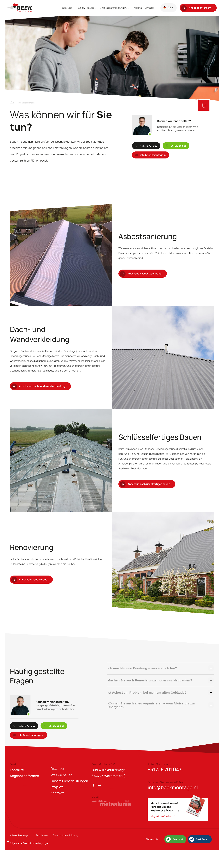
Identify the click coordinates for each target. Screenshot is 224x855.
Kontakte (149, 7)
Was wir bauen (86, 7)
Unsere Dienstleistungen (113, 7)
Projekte (137, 7)
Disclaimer (42, 835)
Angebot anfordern (24, 776)
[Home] (12, 102)
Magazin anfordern (162, 816)
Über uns (67, 7)
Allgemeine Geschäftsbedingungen (29, 843)
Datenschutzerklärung (65, 835)
